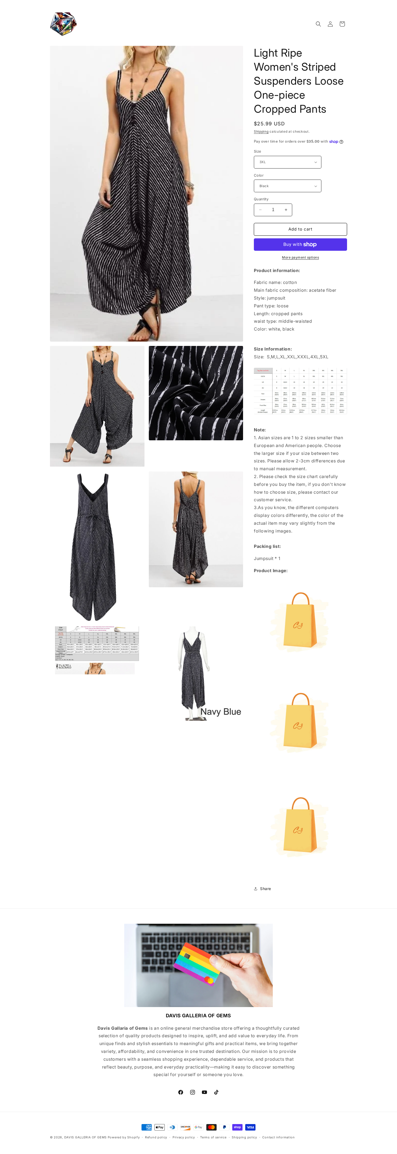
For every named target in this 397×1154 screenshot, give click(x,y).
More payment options (300, 257)
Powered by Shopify (124, 1137)
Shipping (261, 131)
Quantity (261, 199)
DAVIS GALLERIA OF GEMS (85, 1137)
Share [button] (265, 888)
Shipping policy (244, 1137)
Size (257, 151)
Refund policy (156, 1137)
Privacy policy (184, 1137)
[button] (318, 24)
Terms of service (213, 1137)
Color (259, 175)
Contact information (278, 1137)
